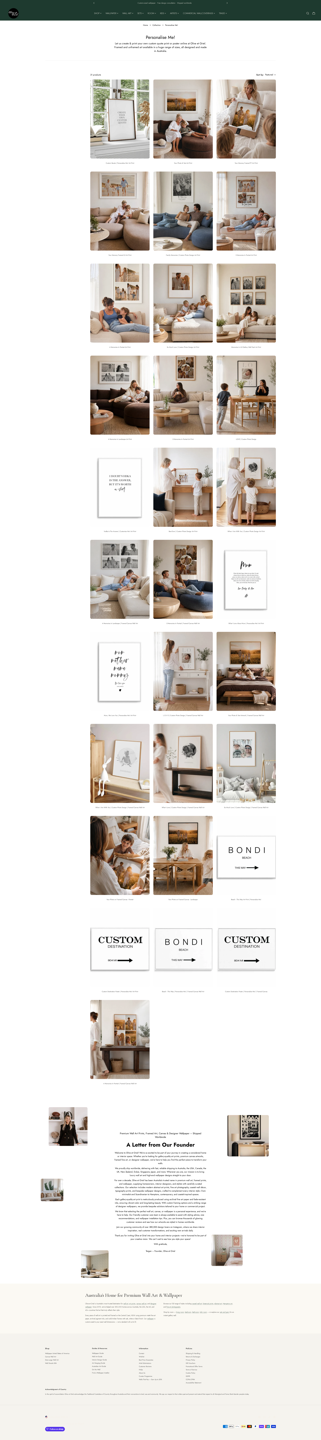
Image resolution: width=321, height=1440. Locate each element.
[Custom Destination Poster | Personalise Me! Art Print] (120, 947)
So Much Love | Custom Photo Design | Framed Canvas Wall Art (246, 807)
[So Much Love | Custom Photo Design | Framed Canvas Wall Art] (246, 763)
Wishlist (141, 1356)
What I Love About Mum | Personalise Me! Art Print (246, 623)
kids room (203, 1312)
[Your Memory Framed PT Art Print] (246, 119)
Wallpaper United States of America (57, 1353)
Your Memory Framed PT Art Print (246, 163)
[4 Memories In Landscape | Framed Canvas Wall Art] (120, 579)
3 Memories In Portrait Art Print (246, 255)
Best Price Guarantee (146, 1360)
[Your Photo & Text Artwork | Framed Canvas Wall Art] (246, 671)
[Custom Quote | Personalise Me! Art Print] (120, 119)
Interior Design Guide (99, 1360)
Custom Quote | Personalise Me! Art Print (120, 163)
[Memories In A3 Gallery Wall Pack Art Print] (246, 303)
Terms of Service (191, 1370)
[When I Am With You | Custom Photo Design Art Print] (246, 487)
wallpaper (150, 1318)
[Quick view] (146, 85)
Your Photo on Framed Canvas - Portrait (120, 899)
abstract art (218, 1303)
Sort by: (260, 74)
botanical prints (208, 1303)
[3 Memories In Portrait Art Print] (246, 211)
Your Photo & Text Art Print (183, 163)
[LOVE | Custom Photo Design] (246, 395)
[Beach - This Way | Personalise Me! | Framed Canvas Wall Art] (183, 947)
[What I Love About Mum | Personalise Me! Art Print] (246, 579)
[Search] (307, 13)
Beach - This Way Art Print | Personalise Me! (246, 899)
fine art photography (173, 1307)
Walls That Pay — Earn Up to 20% (150, 1379)
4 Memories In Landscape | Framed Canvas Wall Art (120, 623)
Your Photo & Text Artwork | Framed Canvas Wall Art (246, 715)
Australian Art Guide (99, 1366)
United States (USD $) (58, 1416)
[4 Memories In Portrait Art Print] (120, 303)
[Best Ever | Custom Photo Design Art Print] (183, 487)
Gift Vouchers (190, 1363)
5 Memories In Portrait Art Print (183, 439)
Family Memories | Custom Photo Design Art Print (183, 255)
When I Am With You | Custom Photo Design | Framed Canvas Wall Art (120, 807)
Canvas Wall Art (50, 1356)
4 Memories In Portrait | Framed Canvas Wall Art (120, 1083)
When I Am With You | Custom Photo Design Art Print (246, 531)
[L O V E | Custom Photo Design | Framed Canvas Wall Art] (183, 671)
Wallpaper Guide (98, 1353)
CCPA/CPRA (190, 1379)
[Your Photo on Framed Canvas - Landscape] (183, 855)
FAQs (141, 1370)
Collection (156, 25)
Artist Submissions (145, 1363)
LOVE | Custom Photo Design (246, 439)
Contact (141, 1353)
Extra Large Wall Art (52, 1360)
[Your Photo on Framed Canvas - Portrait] (120, 855)
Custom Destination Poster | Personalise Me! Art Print (120, 991)
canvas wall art (141, 1303)
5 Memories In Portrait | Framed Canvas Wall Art (183, 623)
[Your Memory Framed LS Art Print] (120, 211)
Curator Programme (145, 1376)
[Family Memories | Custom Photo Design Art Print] (183, 211)
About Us (142, 1373)
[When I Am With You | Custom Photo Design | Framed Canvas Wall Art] (120, 763)
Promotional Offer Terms (194, 1366)
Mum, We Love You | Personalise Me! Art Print (120, 715)
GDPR (188, 1376)
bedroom (188, 1312)
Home (145, 25)
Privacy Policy (190, 1360)
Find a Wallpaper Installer (100, 1373)
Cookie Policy (190, 1373)
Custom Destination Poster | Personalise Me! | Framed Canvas (246, 991)
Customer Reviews (145, 1366)
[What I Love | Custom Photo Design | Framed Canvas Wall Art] (183, 763)
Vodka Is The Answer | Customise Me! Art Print (120, 531)
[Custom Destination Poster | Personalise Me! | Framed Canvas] (246, 947)
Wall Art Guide (97, 1356)
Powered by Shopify (75, 1423)
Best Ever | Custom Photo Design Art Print (183, 531)
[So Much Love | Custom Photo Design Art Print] (183, 303)
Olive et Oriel (59, 1423)
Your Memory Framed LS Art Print (119, 255)
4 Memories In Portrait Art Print (120, 347)
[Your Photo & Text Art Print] (183, 119)
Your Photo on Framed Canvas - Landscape (183, 899)
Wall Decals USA (51, 1363)
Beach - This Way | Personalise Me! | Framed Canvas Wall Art (183, 991)
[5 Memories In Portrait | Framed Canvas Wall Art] (183, 579)
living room (180, 1312)
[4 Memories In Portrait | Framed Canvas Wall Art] (120, 1039)
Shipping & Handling (193, 1353)
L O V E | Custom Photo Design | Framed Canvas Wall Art (183, 715)
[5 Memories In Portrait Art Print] (183, 395)
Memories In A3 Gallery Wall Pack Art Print (246, 347)
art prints (132, 1303)
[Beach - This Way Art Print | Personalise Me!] (246, 855)
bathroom (195, 1312)
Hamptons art (227, 1303)
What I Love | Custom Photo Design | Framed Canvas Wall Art (183, 807)
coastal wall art (197, 1303)
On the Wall (96, 1369)
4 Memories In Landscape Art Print (120, 439)
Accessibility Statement (193, 1383)
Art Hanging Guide (98, 1363)
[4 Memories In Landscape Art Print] (120, 395)
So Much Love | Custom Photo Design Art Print (183, 347)
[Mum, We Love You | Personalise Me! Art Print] (120, 671)
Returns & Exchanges (193, 1356)
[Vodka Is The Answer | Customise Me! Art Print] (120, 487)
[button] (94, 3)
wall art (125, 1303)
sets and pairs (224, 1312)
